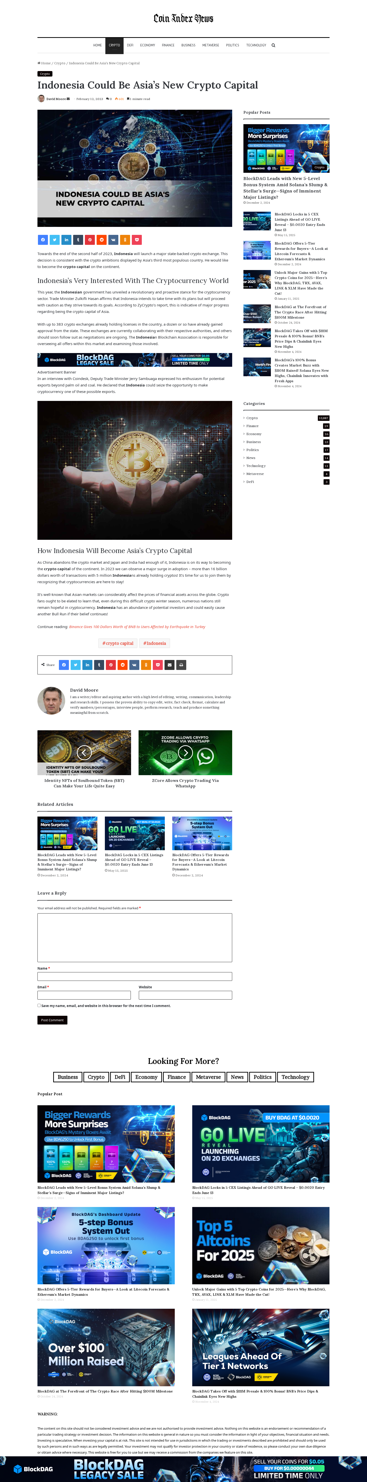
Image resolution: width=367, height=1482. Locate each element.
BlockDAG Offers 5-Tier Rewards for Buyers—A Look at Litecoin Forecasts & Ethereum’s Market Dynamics (200, 862)
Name (43, 968)
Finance (168, 45)
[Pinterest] (90, 240)
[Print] (181, 665)
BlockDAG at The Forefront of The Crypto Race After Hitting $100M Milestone (301, 312)
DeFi (130, 45)
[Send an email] (68, 99)
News (250, 458)
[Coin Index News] (183, 18)
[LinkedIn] (66, 240)
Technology (256, 45)
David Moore (56, 99)
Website (145, 987)
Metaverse (210, 45)
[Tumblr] (78, 240)
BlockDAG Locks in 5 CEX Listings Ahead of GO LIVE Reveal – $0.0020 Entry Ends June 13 (134, 860)
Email (43, 987)
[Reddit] (102, 240)
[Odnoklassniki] (125, 240)
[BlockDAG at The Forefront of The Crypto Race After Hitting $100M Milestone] (257, 313)
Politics (232, 45)
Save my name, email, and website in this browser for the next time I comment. (106, 1006)
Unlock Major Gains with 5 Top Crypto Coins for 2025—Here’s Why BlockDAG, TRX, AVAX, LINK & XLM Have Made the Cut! (301, 283)
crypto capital (119, 643)
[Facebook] (43, 240)
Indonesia (156, 643)
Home (97, 45)
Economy (147, 45)
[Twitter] (55, 240)
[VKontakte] (113, 240)
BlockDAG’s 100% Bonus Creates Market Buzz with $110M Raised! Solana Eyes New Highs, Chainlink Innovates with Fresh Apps (302, 370)
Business (188, 45)
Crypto (114, 45)
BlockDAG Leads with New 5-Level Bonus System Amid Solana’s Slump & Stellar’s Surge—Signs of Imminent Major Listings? (67, 862)
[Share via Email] (170, 665)
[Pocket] (137, 240)
